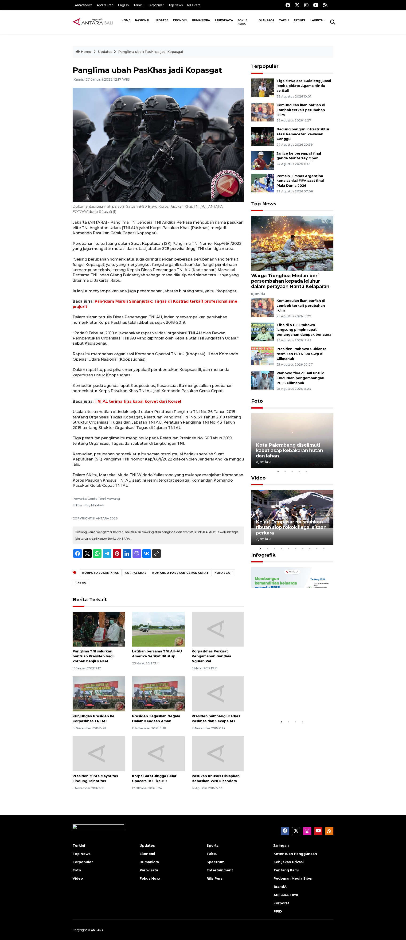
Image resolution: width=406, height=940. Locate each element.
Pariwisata (224, 20)
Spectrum (215, 862)
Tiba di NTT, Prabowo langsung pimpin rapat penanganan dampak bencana (304, 330)
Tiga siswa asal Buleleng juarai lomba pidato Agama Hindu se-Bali (304, 86)
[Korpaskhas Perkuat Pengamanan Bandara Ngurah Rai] (218, 629)
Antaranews (83, 5)
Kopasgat (223, 572)
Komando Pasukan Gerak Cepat (180, 572)
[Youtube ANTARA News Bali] (316, 5)
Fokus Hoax (242, 22)
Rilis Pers (193, 5)
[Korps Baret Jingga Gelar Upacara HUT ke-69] (158, 753)
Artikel (299, 20)
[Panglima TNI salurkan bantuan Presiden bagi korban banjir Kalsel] (99, 629)
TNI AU (80, 582)
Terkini (138, 5)
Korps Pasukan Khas (100, 572)
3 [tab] (292, 471)
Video (258, 478)
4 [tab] (299, 471)
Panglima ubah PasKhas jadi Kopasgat (150, 52)
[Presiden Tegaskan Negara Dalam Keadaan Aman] (158, 693)
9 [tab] (317, 548)
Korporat (281, 903)
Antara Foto (105, 5)
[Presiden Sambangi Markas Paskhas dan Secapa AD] (218, 693)
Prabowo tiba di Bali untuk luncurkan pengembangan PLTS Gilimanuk (300, 378)
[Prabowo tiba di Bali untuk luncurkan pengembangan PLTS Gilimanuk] (262, 380)
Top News (175, 5)
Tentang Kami (286, 870)
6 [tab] (295, 548)
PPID (277, 911)
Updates (161, 20)
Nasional (142, 20)
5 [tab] (306, 471)
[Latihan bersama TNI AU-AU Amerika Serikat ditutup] (158, 629)
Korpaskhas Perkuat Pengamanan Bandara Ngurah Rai (211, 656)
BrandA (280, 887)
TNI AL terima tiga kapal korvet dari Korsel (138, 401)
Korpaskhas (136, 572)
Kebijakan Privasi (288, 862)
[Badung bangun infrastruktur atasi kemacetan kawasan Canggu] (262, 136)
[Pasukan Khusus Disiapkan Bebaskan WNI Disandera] (218, 753)
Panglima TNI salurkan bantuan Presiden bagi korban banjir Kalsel (93, 656)
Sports (213, 845)
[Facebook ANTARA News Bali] (287, 5)
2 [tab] (285, 471)
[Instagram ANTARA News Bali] (306, 5)
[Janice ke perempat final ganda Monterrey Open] (262, 160)
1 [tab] (278, 471)
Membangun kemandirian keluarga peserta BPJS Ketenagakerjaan (286, 700)
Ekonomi (180, 20)
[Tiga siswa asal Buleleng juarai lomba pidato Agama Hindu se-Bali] (262, 87)
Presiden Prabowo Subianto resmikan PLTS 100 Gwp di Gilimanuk (302, 354)
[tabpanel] (292, 440)
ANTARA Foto (285, 895)
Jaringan (281, 845)
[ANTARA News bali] (96, 21)
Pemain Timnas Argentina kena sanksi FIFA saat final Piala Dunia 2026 (300, 181)
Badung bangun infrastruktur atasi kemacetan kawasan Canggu (303, 134)
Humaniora (201, 20)
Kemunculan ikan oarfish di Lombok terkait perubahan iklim (301, 110)
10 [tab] (324, 548)
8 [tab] (310, 548)
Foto (257, 401)
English (123, 5)
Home (125, 20)
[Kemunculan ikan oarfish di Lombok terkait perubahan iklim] (262, 111)
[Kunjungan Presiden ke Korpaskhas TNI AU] (99, 693)
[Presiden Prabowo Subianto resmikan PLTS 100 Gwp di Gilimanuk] (262, 356)
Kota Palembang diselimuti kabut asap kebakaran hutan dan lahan (289, 450)
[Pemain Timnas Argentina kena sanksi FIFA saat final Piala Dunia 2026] (262, 182)
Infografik (263, 555)
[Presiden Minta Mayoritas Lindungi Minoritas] (99, 753)
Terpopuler (156, 5)
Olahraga (266, 20)
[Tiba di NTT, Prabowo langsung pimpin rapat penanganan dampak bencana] (262, 331)
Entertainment (220, 870)
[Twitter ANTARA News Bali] (297, 5)
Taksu (284, 20)
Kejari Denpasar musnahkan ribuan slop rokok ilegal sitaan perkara (291, 527)
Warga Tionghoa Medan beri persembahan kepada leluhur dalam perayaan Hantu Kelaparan (290, 281)
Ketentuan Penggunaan (295, 854)
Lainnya (316, 20)
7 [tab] (303, 548)
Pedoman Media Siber (293, 878)
